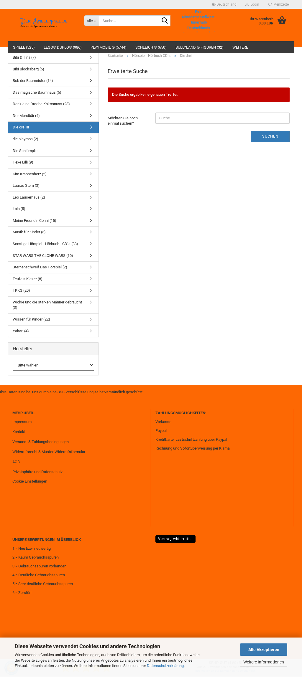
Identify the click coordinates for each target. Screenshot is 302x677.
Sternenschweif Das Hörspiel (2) (40, 267)
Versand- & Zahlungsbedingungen (40, 442)
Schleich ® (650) (151, 47)
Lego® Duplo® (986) (63, 47)
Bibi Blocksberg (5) (28, 69)
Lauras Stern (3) (26, 185)
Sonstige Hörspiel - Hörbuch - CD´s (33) (45, 244)
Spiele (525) (24, 47)
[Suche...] (164, 21)
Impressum (22, 422)
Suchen (270, 136)
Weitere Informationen (263, 662)
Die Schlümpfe (25, 150)
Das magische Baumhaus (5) (37, 92)
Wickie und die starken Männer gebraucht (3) (47, 305)
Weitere (240, 47)
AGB (16, 462)
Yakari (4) (21, 331)
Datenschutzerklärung (165, 665)
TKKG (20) (21, 290)
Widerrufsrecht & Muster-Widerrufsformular (48, 452)
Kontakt (18, 432)
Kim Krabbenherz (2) (30, 174)
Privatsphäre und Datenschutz (37, 472)
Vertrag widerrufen (175, 539)
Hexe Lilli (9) (23, 162)
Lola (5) (19, 209)
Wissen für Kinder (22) (31, 319)
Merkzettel (281, 4)
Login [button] (254, 4)
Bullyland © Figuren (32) (199, 47)
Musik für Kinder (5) (29, 232)
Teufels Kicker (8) (27, 279)
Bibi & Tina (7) (24, 57)
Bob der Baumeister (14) (33, 80)
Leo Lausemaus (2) (29, 197)
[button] (224, 4)
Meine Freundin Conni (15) (34, 220)
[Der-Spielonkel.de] (43, 25)
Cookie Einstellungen (29, 481)
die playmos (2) (25, 139)
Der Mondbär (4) (26, 115)
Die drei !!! (21, 127)
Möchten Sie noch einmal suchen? (123, 121)
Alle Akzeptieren (263, 649)
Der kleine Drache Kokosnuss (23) (41, 104)
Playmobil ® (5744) (109, 47)
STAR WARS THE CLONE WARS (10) (43, 255)
